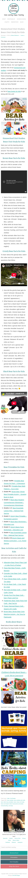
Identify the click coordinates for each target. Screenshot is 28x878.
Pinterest (14, 842)
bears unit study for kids (6, 803)
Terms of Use (17, 838)
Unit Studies (13, 798)
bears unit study (20, 802)
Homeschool (14, 853)
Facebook (8, 842)
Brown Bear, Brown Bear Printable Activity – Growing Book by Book (15, 494)
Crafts (8, 798)
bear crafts (3, 802)
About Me (5, 838)
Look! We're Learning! (14, 9)
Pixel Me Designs (16, 875)
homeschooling (4, 805)
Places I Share (16, 840)
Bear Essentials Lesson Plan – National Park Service (13, 510)
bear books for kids (14, 91)
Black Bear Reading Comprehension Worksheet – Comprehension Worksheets (14, 502)
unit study (10, 805)
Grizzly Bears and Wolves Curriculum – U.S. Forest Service (15, 540)
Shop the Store (14, 866)
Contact (11, 838)
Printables (14, 857)
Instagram (20, 842)
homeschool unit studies (17, 803)
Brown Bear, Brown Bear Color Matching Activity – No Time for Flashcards (14, 614)
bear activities (10, 800)
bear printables (9, 802)
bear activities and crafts (19, 800)
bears (15, 802)
